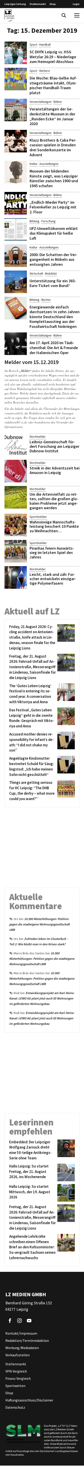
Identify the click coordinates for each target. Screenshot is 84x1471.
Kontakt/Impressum (21, 1333)
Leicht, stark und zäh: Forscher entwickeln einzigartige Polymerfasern (53, 579)
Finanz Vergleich (18, 1378)
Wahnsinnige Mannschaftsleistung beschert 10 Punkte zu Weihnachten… (54, 526)
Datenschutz (15, 1407)
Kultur (33, 164)
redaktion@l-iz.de (15, 422)
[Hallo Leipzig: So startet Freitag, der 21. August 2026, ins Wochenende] (65, 1172)
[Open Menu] (77, 15)
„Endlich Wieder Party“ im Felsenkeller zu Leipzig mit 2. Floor (53, 207)
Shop (53, 4)
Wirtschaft (36, 273)
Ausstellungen (48, 164)
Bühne (58, 102)
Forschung (48, 221)
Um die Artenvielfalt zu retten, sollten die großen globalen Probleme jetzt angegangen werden (54, 501)
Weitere (44, 71)
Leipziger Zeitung (15, 4)
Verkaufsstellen (17, 1355)
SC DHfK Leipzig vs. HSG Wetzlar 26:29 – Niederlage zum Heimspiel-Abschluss (53, 56)
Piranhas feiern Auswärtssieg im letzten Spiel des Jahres (52, 553)
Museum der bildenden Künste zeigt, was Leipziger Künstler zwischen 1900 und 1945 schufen (54, 178)
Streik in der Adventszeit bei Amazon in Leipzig (55, 470)
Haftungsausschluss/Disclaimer (29, 1400)
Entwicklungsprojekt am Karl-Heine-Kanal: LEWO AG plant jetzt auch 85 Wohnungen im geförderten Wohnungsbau (42, 998)
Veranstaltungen (41, 102)
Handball (45, 44)
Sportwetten (15, 1385)
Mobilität (51, 273)
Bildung (34, 221)
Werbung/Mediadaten (22, 1347)
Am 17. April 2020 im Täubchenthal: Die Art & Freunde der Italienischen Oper (54, 347)
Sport (33, 44)
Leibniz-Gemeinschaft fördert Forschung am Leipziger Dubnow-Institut (54, 446)
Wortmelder (38, 436)
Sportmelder (38, 517)
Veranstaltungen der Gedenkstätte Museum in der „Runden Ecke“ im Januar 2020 (52, 116)
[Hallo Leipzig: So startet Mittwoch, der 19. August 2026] (65, 1193)
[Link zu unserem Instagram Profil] (19, 1320)
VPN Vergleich (16, 1371)
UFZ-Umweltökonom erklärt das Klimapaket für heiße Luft (54, 233)
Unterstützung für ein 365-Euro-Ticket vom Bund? (53, 283)
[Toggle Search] (64, 15)
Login (76, 4)
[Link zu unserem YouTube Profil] (29, 1320)
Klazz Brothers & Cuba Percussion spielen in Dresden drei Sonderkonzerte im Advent (53, 147)
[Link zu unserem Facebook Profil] (9, 1320)
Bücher (46, 300)
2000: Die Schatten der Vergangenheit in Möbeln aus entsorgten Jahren (53, 259)
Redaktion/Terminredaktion (27, 1340)
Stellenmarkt (38, 4)
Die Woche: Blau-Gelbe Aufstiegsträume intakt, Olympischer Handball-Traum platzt (53, 85)
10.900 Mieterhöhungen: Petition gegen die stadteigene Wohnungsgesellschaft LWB (39, 924)
